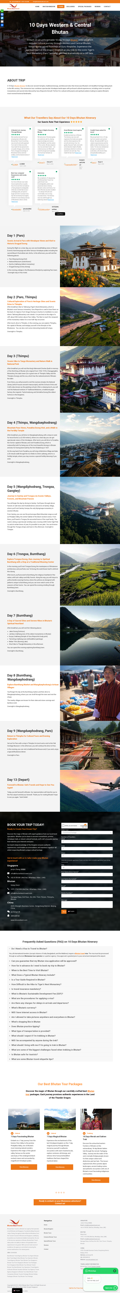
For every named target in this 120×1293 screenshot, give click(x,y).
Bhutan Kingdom (48, 1229)
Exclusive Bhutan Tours (50, 1237)
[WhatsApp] (2, 11)
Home (45, 1225)
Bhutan (74, 39)
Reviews (46, 1245)
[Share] (2, 25)
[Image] (24, 1119)
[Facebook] (2, 14)
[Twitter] (2, 18)
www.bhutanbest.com (92, 1259)
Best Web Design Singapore (29, 1287)
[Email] (2, 21)
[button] (56, 1192)
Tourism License (95, 1266)
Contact (46, 1249)
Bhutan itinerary (19, 86)
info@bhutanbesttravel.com (40, 1)
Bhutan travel (80, 953)
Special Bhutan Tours (50, 1241)
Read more (15, 156)
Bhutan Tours (47, 1233)
